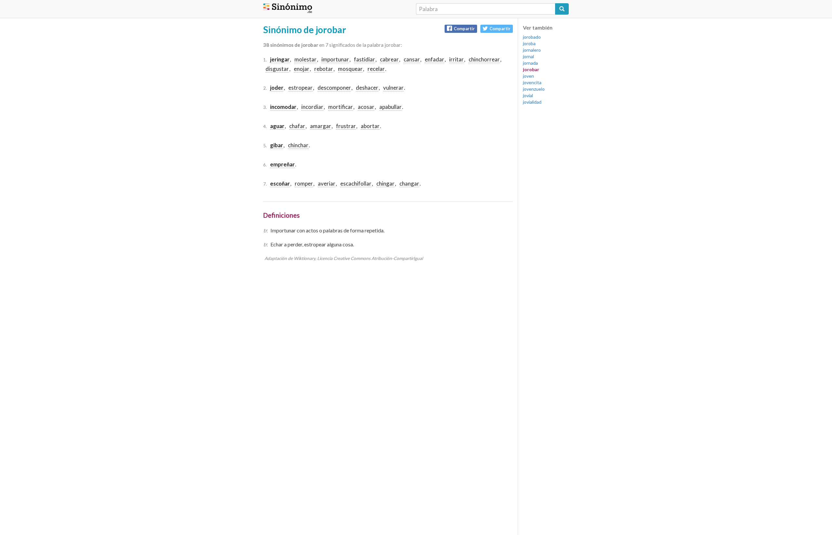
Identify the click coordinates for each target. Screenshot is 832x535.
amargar (320, 126)
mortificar (340, 106)
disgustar (277, 68)
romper (304, 183)
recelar (376, 68)
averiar (326, 183)
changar (409, 183)
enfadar (434, 59)
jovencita (532, 82)
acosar (366, 106)
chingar (385, 183)
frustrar (346, 126)
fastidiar (364, 59)
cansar (412, 59)
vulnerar (393, 87)
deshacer (367, 87)
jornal (528, 56)
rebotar (323, 68)
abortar (370, 126)
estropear (300, 87)
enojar (301, 68)
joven (528, 76)
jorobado (532, 37)
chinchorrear (484, 59)
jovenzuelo (534, 89)
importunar (335, 59)
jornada (530, 63)
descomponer (334, 87)
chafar (297, 126)
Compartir (464, 28)
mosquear (350, 68)
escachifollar (355, 183)
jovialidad (532, 102)
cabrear (389, 59)
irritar (456, 59)
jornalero (532, 50)
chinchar (298, 145)
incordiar (312, 106)
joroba (529, 43)
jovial (528, 95)
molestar (305, 59)
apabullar (390, 106)
